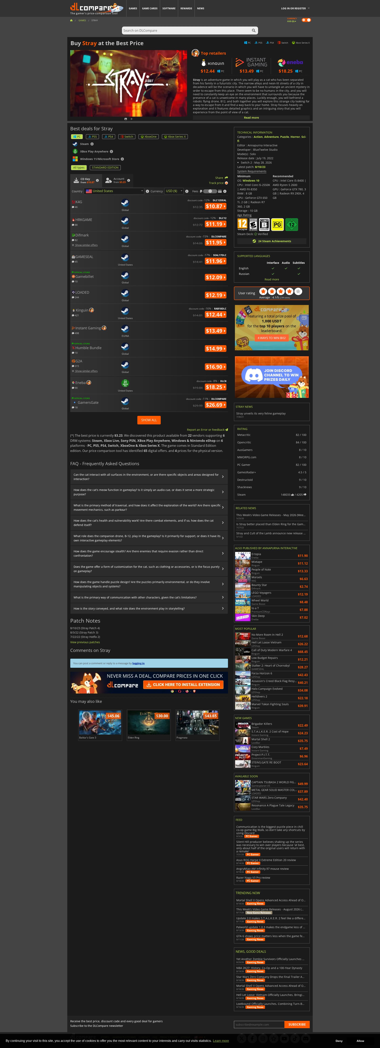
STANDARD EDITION (105, 167)
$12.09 (215, 277)
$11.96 (215, 261)
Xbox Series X (177, 136)
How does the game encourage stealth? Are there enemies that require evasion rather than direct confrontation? (138, 553)
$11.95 (215, 242)
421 (76, 315)
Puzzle (284, 137)
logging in (138, 663)
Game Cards (150, 8)
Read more (251, 117)
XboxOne (151, 136)
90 (76, 387)
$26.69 (215, 404)
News (200, 8)
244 (76, 297)
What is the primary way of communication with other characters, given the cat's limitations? (135, 597)
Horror (295, 137)
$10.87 (215, 206)
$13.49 (215, 330)
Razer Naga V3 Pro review (253, 877)
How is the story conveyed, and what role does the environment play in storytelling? (129, 608)
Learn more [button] (221, 1040)
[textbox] (100, 191)
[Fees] (210, 191)
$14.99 (215, 348)
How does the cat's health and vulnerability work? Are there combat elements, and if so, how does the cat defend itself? (144, 523)
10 (76, 281)
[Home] (71, 20)
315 (76, 365)
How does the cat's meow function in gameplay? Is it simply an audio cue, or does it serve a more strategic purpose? (144, 492)
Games (133, 8)
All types (79, 167)
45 (76, 261)
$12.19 (215, 295)
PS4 (110, 136)
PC (79, 136)
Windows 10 (251, 180)
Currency (157, 191)
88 (76, 224)
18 (76, 407)
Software (169, 8)
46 (76, 206)
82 (76, 239)
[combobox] (114, 191)
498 (76, 333)
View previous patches (85, 642)
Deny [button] (339, 1040)
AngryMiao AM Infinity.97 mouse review (262, 868)
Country (77, 191)
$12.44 (215, 314)
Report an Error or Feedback (206, 430)
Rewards (186, 8)
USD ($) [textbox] (171, 191)
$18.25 (215, 387)
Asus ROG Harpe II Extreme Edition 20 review (266, 860)
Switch (128, 136)
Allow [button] (360, 1040)
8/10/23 (260, 167)
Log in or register (293, 8)
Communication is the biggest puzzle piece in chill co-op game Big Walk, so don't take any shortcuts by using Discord (270, 830)
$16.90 (215, 366)
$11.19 (215, 224)
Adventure (271, 137)
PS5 (94, 136)
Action (258, 137)
